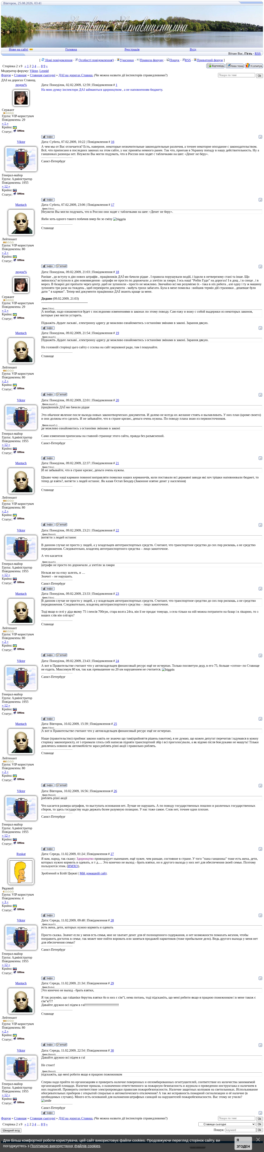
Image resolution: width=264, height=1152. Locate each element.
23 (117, 593)
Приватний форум (210, 60)
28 (112, 920)
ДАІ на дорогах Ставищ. (76, 75)
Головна (71, 49)
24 (117, 661)
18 (117, 272)
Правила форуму (152, 60)
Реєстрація (132, 49)
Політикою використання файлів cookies (65, 1146)
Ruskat (21, 854)
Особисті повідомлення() (96, 60)
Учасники (127, 60)
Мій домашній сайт (93, 873)
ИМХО (73, 866)
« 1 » (5, 123)
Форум (6, 75)
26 (115, 791)
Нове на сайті (18, 49)
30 (112, 1050)
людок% (21, 85)
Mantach (21, 204)
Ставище (20, 75)
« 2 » (5, 252)
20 (117, 400)
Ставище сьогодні (42, 75)
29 (112, 983)
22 (117, 530)
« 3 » (5, 902)
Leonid (44, 71)
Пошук (174, 60)
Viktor (34, 71)
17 (112, 204)
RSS (258, 53)
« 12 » (6, 186)
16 (112, 142)
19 (117, 333)
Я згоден (243, 1143)
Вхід (193, 49)
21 (117, 463)
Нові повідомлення (58, 60)
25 (115, 724)
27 (112, 854)
